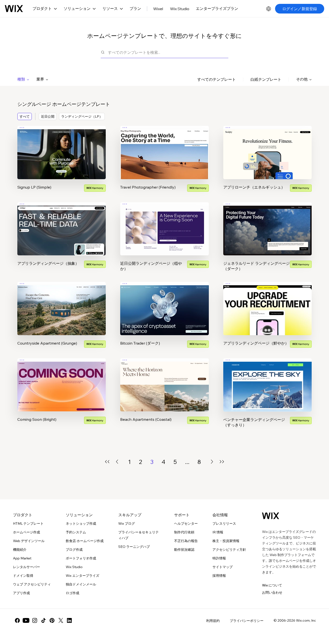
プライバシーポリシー (246, 620)
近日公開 (47, 116)
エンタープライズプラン (217, 8)
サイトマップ (222, 567)
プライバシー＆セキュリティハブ (138, 535)
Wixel (158, 8)
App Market (22, 558)
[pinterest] (52, 620)
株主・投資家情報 (225, 541)
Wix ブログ (126, 523)
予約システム (76, 532)
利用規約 (213, 620)
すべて (25, 116)
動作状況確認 (184, 549)
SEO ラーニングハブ (134, 546)
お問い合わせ (272, 592)
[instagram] (34, 620)
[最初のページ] (107, 461)
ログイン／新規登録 (299, 8)
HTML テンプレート (28, 523)
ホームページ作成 (26, 532)
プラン (135, 8)
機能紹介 (19, 549)
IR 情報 (217, 532)
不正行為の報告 (186, 541)
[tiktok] (43, 620)
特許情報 (219, 558)
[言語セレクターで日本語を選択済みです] (268, 8)
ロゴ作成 (72, 593)
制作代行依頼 (184, 532)
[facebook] (17, 620)
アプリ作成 (21, 593)
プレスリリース (224, 523)
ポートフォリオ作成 (81, 558)
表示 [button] (62, 161)
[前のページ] (117, 462)
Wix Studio (179, 8)
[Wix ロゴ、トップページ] (14, 8)
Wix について (272, 585)
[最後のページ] (222, 461)
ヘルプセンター (186, 523)
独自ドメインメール (81, 584)
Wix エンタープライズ (82, 575)
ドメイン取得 (23, 575)
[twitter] (60, 620)
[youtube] (26, 620)
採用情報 (219, 575)
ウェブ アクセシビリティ (32, 584)
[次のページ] (212, 462)
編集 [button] (62, 148)
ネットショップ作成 (81, 523)
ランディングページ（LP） (82, 116)
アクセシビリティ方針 (229, 549)
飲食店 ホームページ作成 (85, 541)
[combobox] (168, 52)
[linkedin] (69, 620)
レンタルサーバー (26, 567)
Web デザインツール (29, 541)
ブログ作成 (74, 549)
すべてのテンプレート (216, 79)
